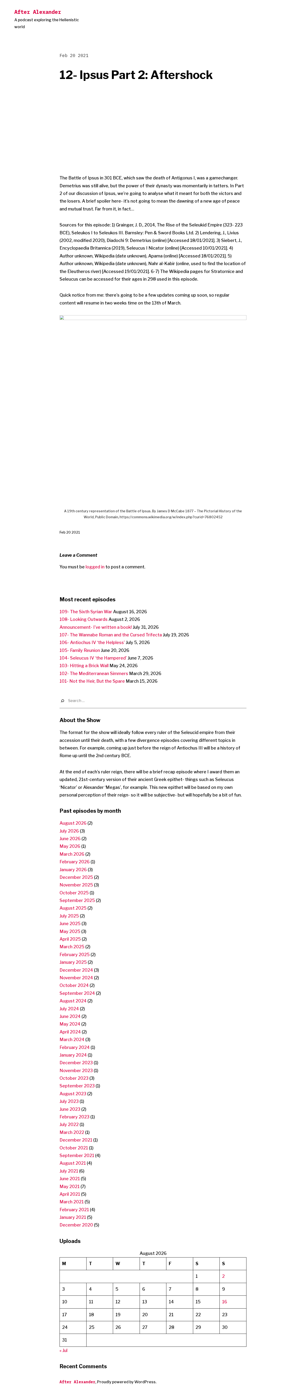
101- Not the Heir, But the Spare (92, 681)
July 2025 (69, 915)
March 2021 (72, 1201)
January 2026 (73, 869)
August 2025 (73, 908)
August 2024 (73, 1000)
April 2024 (70, 1031)
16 (224, 1301)
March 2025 (72, 946)
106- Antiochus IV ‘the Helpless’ (92, 642)
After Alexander (37, 11)
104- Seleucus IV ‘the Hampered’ (93, 657)
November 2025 (76, 884)
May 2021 (70, 1186)
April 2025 (70, 939)
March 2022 (72, 1132)
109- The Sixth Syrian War (86, 611)
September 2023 (77, 1085)
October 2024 (74, 985)
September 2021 (77, 1155)
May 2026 (70, 846)
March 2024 (72, 1039)
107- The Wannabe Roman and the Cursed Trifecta (111, 634)
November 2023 (76, 1070)
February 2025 (75, 954)
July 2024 (69, 1008)
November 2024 (76, 977)
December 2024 (76, 970)
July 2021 (69, 1171)
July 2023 (69, 1101)
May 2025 (70, 931)
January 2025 (73, 962)
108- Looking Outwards (84, 619)
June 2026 (70, 838)
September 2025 (77, 900)
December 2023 (76, 1062)
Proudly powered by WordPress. (127, 1382)
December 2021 (76, 1139)
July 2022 (69, 1124)
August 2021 (73, 1163)
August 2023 (73, 1093)
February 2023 (74, 1116)
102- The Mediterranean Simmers (94, 673)
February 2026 (75, 861)
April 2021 (70, 1194)
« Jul (63, 1350)
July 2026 (69, 830)
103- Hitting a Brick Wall (84, 665)
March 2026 (72, 854)
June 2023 (70, 1109)
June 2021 (70, 1178)
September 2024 (77, 993)
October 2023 (74, 1078)
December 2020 (76, 1224)
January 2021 (73, 1217)
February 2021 (74, 1209)
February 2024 (75, 1047)
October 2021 (74, 1147)
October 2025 (74, 892)
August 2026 (73, 823)
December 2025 (76, 877)
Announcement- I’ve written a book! (96, 627)
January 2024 (73, 1055)
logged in (95, 566)
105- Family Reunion (80, 650)
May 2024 (70, 1024)
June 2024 (70, 1016)
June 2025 (70, 923)
